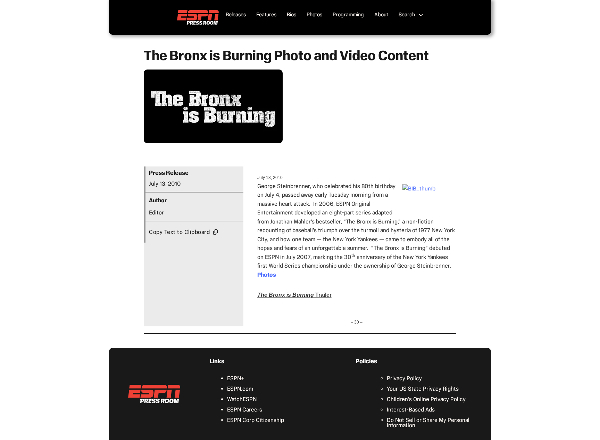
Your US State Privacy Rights (423, 388)
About (381, 14)
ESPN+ (235, 378)
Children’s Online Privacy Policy (426, 399)
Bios (291, 14)
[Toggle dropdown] (420, 15)
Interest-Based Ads (411, 409)
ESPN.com (240, 388)
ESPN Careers (244, 409)
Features (266, 14)
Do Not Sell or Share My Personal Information (428, 423)
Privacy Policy (404, 378)
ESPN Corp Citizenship (255, 420)
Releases (236, 14)
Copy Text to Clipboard (179, 232)
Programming (348, 14)
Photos (314, 14)
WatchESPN (242, 399)
